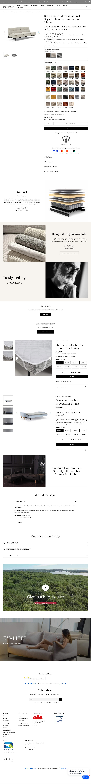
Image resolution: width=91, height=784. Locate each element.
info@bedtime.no (31, 747)
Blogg (19, 716)
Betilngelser (52, 702)
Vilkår (57, 702)
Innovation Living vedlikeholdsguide (23, 517)
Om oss (5, 718)
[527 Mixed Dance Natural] (53, 55)
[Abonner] (60, 699)
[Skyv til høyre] (39, 32)
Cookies (5, 728)
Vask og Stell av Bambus (23, 725)
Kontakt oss (6, 720)
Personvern (6, 725)
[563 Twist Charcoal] (59, 55)
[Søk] (81, 6)
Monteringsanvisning (45, 332)
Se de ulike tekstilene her (69, 253)
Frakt (53, 119)
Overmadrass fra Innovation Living (67, 402)
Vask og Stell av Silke (23, 723)
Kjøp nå (66, 128)
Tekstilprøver (21, 720)
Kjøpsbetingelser (7, 723)
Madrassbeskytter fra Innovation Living (70, 346)
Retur (4, 736)
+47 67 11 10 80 (30, 749)
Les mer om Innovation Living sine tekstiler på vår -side (60, 111)
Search (5, 716)
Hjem (4, 11)
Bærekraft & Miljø (7, 730)
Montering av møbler (23, 718)
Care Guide (45, 314)
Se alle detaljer (61, 387)
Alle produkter (11, 11)
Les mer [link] (35, 725)
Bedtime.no (9, 762)
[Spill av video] (45, 587)
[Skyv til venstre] (5, 32)
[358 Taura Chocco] (47, 55)
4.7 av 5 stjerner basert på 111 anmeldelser (48, 683)
